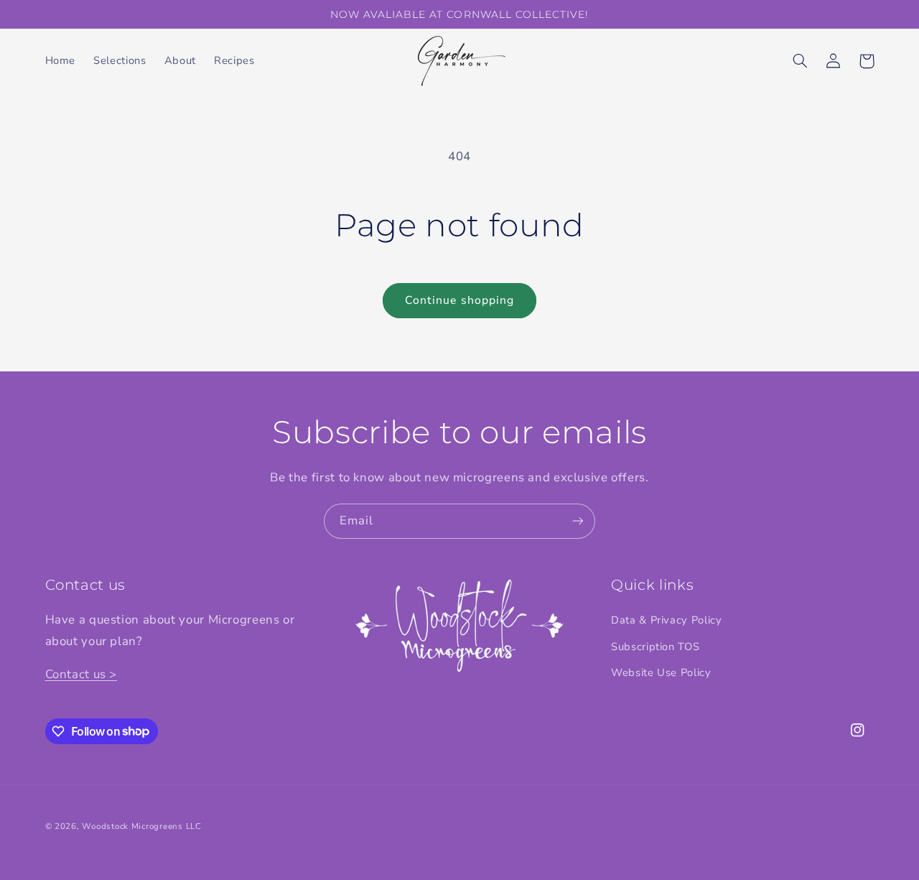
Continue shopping (459, 300)
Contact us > (81, 674)
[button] (800, 61)
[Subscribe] (577, 521)
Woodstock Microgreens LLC (141, 826)
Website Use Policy (661, 672)
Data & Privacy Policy (666, 620)
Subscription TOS (655, 646)
